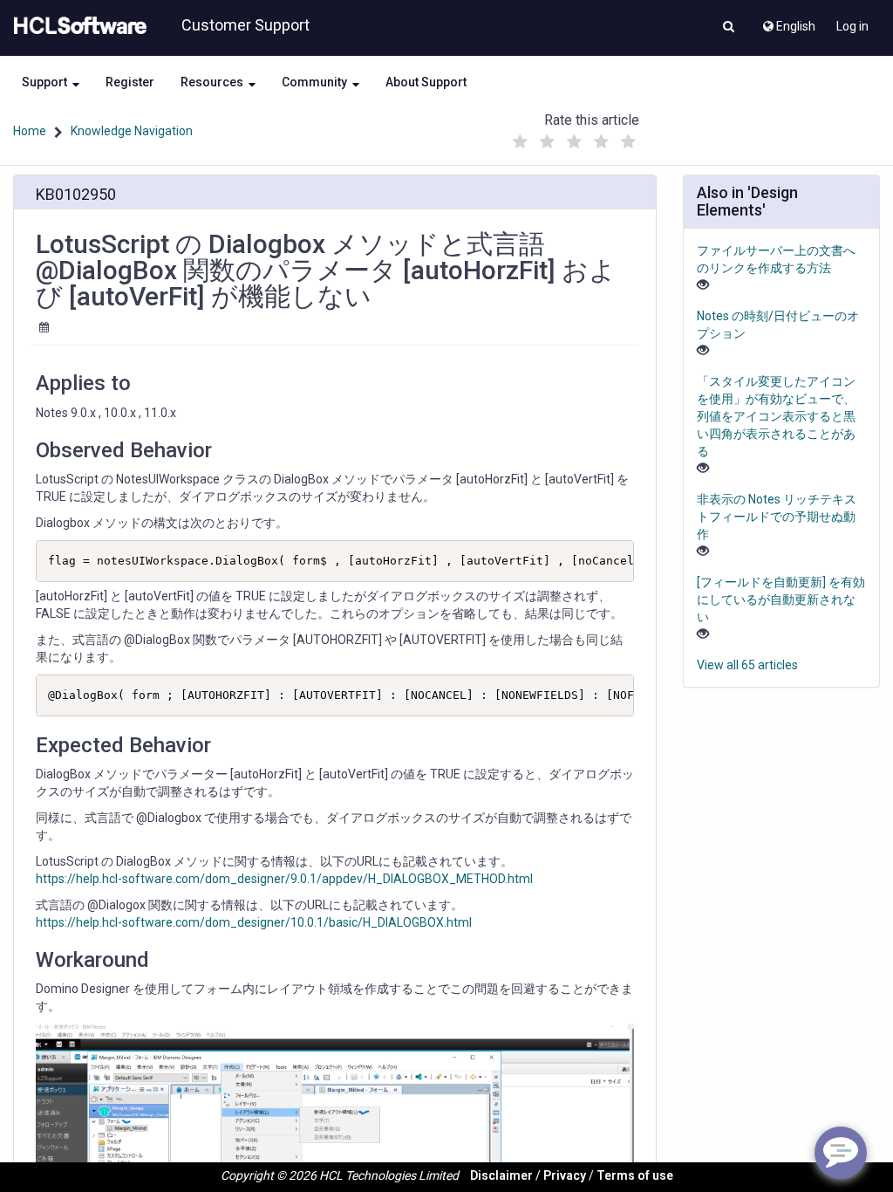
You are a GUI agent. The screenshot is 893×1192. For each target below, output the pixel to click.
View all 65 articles (747, 665)
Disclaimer (501, 1175)
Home (29, 131)
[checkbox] (520, 142)
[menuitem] (788, 22)
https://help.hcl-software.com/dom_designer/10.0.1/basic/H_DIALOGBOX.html (254, 922)
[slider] (574, 137)
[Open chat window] (841, 1153)
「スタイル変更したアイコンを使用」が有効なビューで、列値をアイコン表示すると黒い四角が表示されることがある (776, 416)
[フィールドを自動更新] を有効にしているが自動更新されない (781, 599)
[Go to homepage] (76, 26)
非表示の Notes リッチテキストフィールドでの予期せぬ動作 (776, 516)
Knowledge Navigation (132, 131)
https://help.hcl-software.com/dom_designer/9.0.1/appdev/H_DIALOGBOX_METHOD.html (284, 879)
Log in (852, 26)
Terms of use (634, 1175)
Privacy (564, 1175)
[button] (728, 27)
